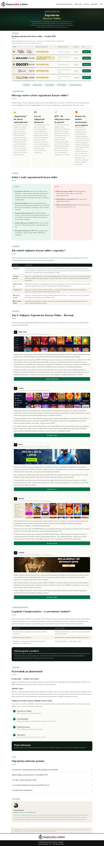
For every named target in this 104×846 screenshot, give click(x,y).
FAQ (101, 4)
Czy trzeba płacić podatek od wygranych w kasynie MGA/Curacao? (52, 785)
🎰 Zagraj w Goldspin (52, 597)
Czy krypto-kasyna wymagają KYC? (52, 790)
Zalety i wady (78, 4)
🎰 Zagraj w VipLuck (52, 543)
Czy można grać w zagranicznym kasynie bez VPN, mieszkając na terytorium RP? (52, 770)
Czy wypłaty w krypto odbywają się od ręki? (52, 780)
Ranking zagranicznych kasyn (64, 4)
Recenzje (86, 4)
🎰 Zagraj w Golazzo (52, 435)
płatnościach (94, 4)
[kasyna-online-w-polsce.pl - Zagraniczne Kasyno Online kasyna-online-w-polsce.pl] (14, 4)
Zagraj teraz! (87, 51)
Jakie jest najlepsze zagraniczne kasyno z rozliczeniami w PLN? (52, 775)
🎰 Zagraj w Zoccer (52, 489)
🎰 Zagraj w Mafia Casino (52, 379)
